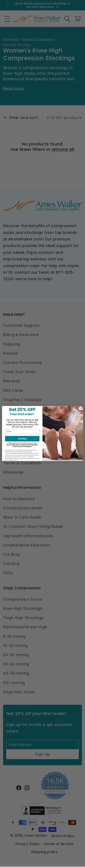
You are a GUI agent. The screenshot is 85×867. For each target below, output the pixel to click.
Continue (22, 438)
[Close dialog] (80, 408)
